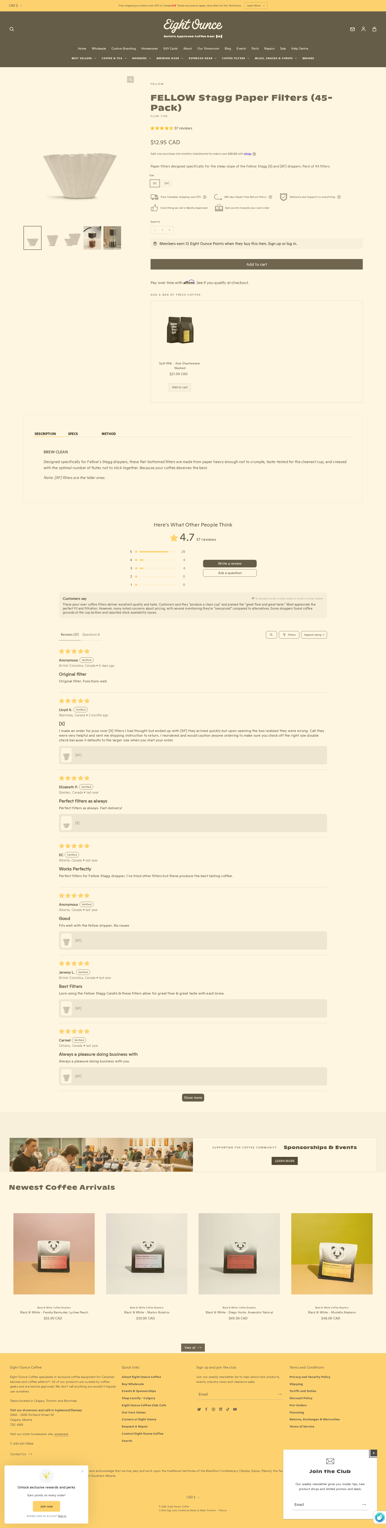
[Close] (373, 1453)
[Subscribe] (364, 1504)
